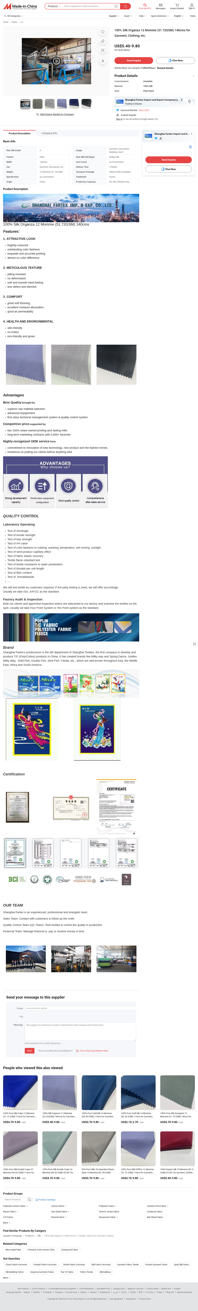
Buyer (127, 15)
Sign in (192, 8)
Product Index (152, 1288)
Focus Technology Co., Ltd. (78, 1299)
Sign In (119, 119)
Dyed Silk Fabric (181, 1264)
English (27, 1292)
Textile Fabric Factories (74, 1264)
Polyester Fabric (106, 1205)
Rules (193, 15)
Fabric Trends (86, 1271)
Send (29, 1050)
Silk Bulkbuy (105, 1271)
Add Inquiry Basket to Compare (57, 114)
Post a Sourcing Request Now (92, 1050)
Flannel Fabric (58, 1217)
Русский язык (71, 1292)
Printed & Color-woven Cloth (41, 1249)
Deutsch (93, 1292)
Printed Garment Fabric (156, 1264)
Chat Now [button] (177, 60)
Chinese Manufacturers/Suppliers (62, 1288)
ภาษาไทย (149, 1292)
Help (141, 15)
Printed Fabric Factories (45, 1264)
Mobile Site (166, 1288)
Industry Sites (119, 1288)
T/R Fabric (8, 1217)
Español (36, 1292)
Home (5, 22)
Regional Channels (135, 1288)
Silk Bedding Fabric (15, 1271)
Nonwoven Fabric (107, 1217)
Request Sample (165, 68)
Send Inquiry (134, 60)
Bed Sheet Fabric (155, 1217)
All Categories (13, 15)
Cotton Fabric (57, 1205)
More (6, 1277)
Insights (177, 1288)
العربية (115, 1292)
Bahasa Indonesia (184, 1292)
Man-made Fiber (13, 1249)
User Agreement (116, 1299)
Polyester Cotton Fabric (14, 1205)
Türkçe (159, 1292)
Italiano (83, 1292)
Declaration (131, 1299)
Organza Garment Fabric (42, 1271)
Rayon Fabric (9, 1211)
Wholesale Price (103, 1288)
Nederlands (105, 1292)
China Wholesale (86, 1288)
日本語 (133, 1292)
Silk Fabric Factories (101, 1264)
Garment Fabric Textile (128, 1264)
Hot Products (23, 1288)
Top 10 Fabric (66, 1271)
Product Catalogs (46, 1199)
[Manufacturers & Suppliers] (20, 6)
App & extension (158, 15)
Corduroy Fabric (154, 1211)
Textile (14, 22)
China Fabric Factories (16, 1264)
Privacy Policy (145, 1299)
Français (58, 1292)
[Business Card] (190, 146)
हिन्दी (140, 1292)
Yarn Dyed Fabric (59, 1211)
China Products (38, 1288)
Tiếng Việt (169, 1292)
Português (47, 1292)
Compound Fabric (69, 1249)
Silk (21, 22)
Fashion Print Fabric (156, 1205)
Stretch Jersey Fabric (109, 1211)
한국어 (124, 1292)
